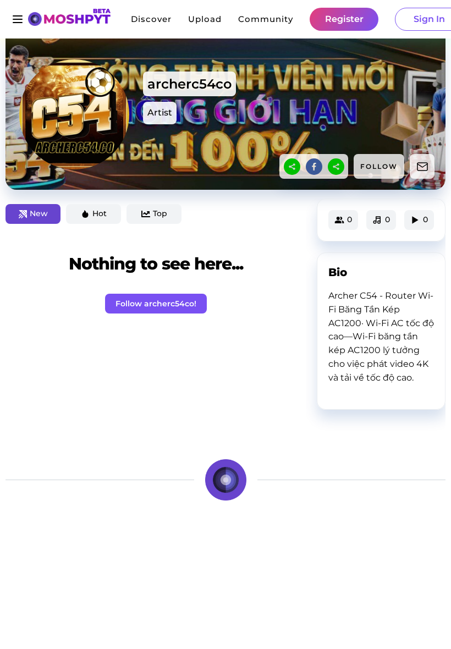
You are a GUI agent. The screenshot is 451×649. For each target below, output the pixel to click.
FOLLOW (379, 166)
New (39, 213)
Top (160, 213)
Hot (99, 213)
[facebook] (314, 166)
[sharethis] (292, 166)
